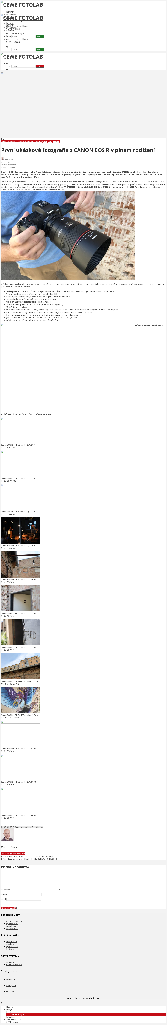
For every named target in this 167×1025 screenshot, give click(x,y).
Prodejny (10, 962)
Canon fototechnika (23, 827)
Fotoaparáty (11, 941)
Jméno (4, 894)
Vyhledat (40, 36)
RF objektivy (37, 827)
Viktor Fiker (9, 159)
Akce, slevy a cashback (17, 25)
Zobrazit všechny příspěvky (13, 853)
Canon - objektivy (9, 141)
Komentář (5, 889)
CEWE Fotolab (13, 41)
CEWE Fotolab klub (14, 964)
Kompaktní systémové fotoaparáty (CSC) (35, 141)
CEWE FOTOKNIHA (14, 921)
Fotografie (11, 27)
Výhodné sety (12, 946)
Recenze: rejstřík (18, 33)
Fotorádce (11, 23)
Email (3, 899)
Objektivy (10, 944)
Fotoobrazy (11, 926)
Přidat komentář (8, 164)
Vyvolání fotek (12, 923)
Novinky (10, 11)
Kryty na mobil (12, 928)
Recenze (10, 30)
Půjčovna (10, 949)
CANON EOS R (7, 827)
